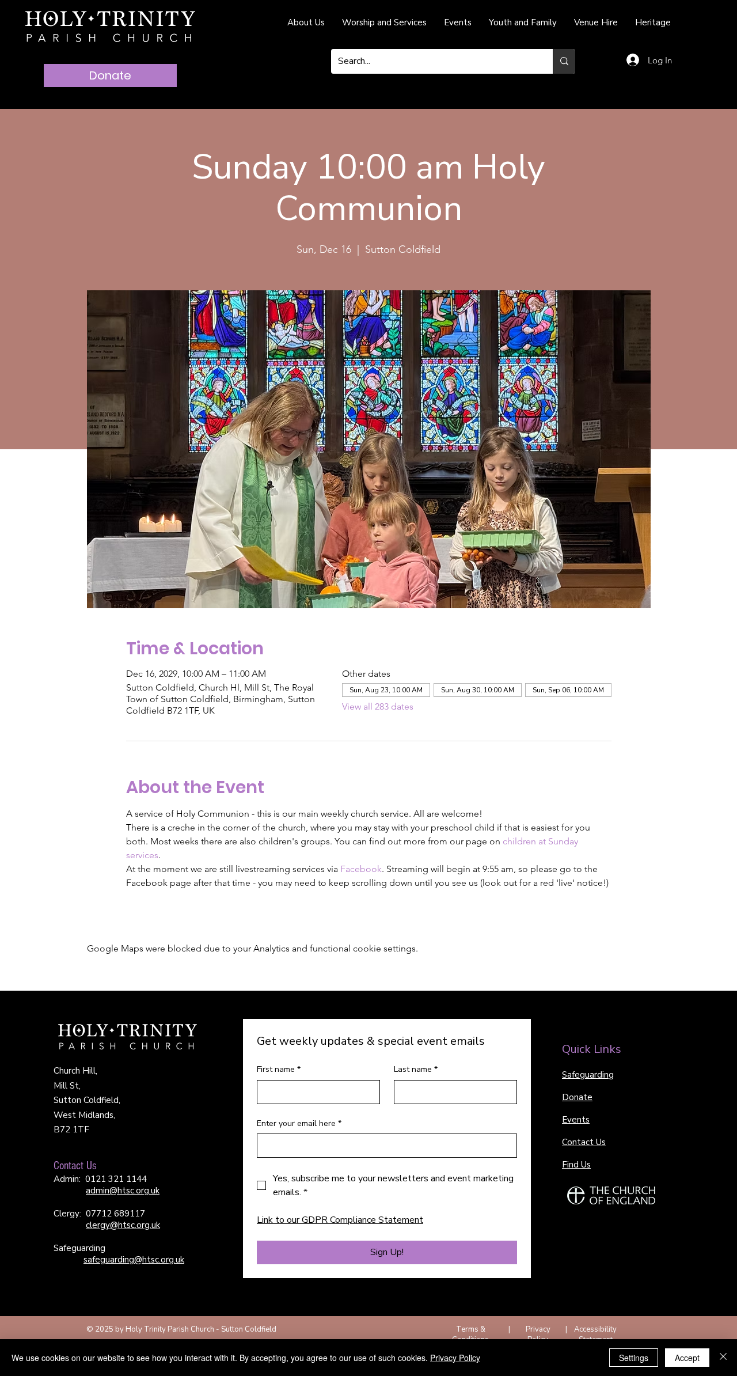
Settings (633, 1357)
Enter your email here (299, 1123)
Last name (416, 1069)
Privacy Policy (538, 1334)
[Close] (723, 1357)
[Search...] (564, 61)
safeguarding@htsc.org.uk (133, 1259)
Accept (687, 1357)
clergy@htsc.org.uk (123, 1225)
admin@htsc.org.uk (122, 1190)
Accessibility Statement (595, 1334)
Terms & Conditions (470, 1334)
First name (279, 1069)
